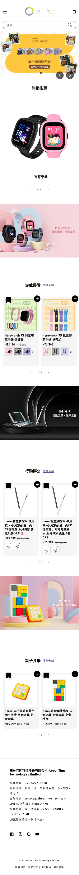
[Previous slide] (60, 75)
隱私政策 (33, 867)
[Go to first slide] (70, 75)
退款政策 (46, 867)
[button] (5, 11)
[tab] (38, 73)
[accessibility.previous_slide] (30, 189)
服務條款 (20, 867)
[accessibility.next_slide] (48, 189)
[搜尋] (70, 25)
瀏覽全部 (48, 285)
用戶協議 (58, 867)
